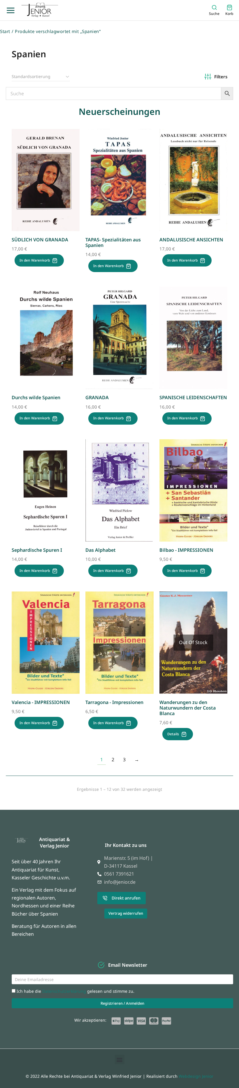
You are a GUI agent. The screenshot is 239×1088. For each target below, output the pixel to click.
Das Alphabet (100, 550)
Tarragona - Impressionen (114, 702)
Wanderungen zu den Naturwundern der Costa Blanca (187, 708)
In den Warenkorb (35, 260)
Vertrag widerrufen (125, 913)
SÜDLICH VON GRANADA (40, 239)
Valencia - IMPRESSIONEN (41, 702)
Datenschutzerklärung (64, 991)
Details (173, 733)
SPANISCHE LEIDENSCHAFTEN (193, 397)
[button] (119, 1059)
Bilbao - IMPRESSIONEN (186, 550)
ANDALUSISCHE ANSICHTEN (191, 239)
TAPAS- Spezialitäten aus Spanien (113, 242)
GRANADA (97, 397)
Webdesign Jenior (196, 1076)
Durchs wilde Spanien (36, 397)
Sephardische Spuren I (37, 550)
